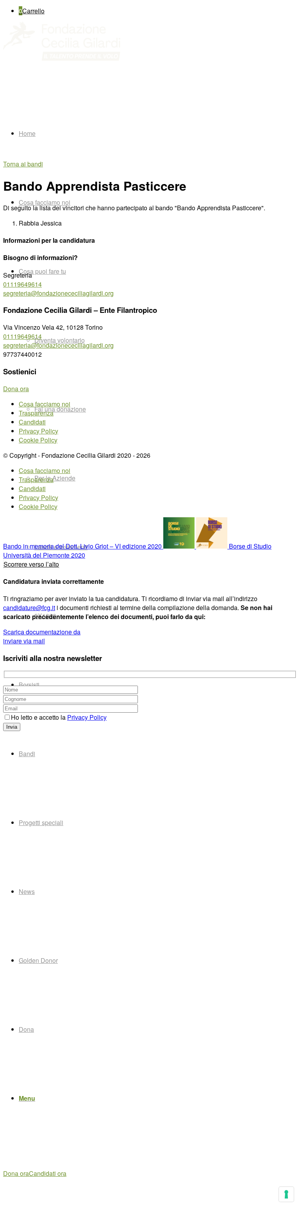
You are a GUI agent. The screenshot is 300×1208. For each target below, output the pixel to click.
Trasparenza (36, 412)
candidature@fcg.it (29, 607)
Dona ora (16, 1173)
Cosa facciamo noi (44, 403)
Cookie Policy (38, 439)
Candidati (32, 421)
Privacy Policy (38, 430)
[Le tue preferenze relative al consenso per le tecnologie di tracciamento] (286, 1194)
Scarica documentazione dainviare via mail (41, 636)
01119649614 (22, 284)
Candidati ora (47, 1173)
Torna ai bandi (23, 163)
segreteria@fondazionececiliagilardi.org (58, 293)
